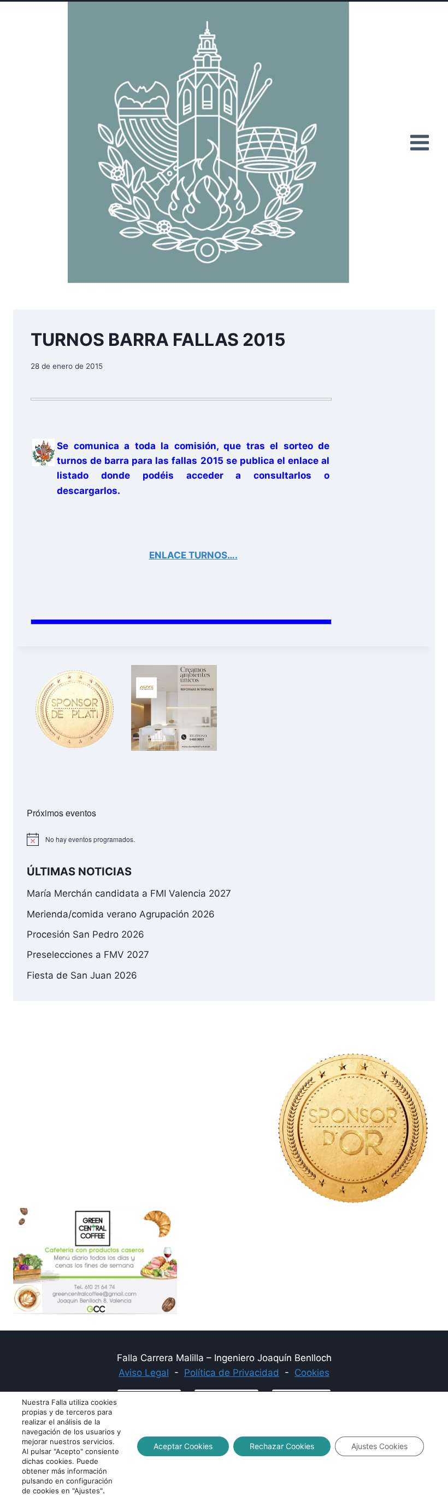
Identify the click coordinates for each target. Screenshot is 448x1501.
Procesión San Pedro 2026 (85, 934)
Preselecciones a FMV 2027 (88, 954)
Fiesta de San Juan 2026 (82, 975)
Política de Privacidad (231, 1372)
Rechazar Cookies (282, 1446)
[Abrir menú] (419, 142)
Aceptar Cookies (183, 1446)
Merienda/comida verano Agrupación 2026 (121, 914)
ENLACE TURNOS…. (193, 555)
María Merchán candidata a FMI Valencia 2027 (129, 893)
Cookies (311, 1372)
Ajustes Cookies (379, 1446)
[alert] (224, 839)
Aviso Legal (144, 1372)
